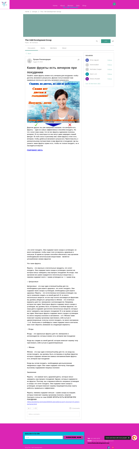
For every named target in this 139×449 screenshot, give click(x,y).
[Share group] (113, 41)
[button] (114, 3)
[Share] (78, 59)
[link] (31, 48)
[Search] (97, 41)
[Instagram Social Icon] (113, 447)
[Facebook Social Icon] (109, 447)
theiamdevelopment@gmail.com (103, 441)
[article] (53, 238)
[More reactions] (35, 408)
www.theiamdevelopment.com (98, 443)
